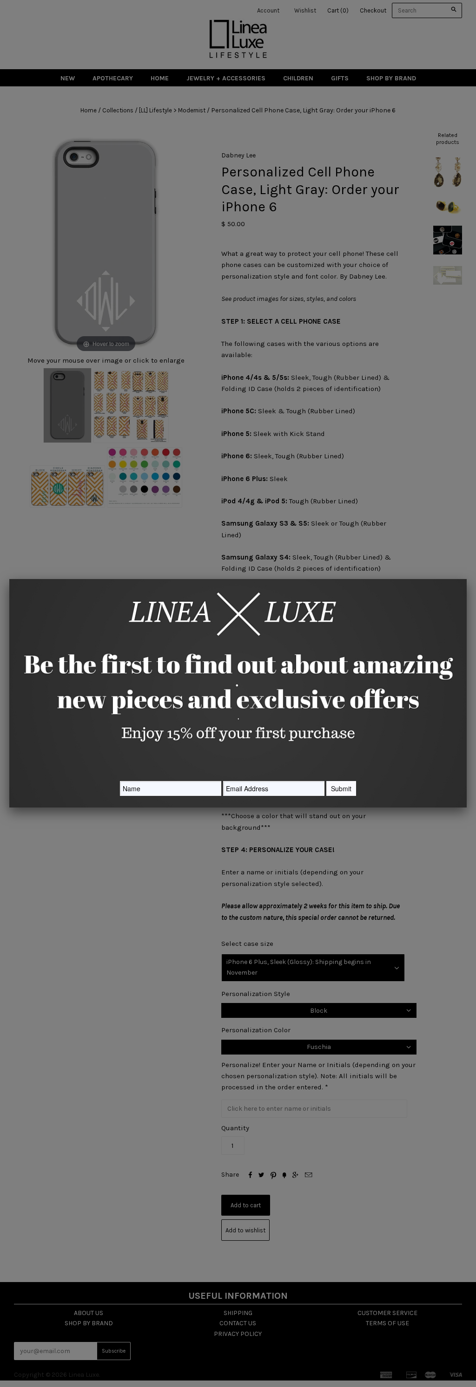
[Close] (466, 579)
